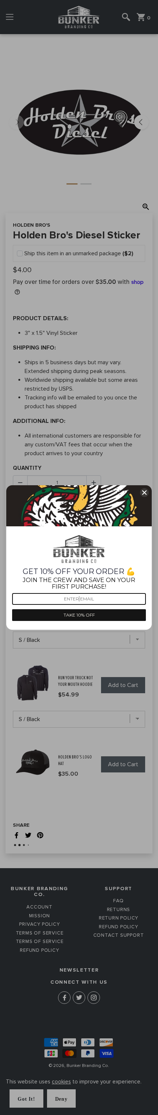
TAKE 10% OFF (79, 615)
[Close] (144, 492)
